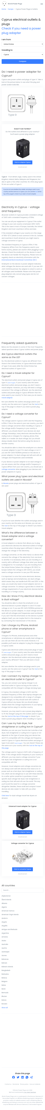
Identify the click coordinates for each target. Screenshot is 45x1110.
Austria (4, 948)
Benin (4, 989)
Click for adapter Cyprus (23, 162)
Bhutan (4, 996)
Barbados (5, 974)
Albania (4, 903)
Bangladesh (6, 970)
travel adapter (7, 398)
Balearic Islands (7, 967)
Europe (10, 9)
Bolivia (4, 1000)
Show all (5, 1008)
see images (11, 383)
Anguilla (4, 926)
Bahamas (5, 959)
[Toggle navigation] (41, 4)
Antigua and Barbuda (9, 929)
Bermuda (5, 993)
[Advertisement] (22, 309)
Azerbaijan (5, 952)
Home (4, 9)
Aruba (4, 941)
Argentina (5, 933)
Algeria (4, 907)
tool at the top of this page (18, 716)
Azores (4, 955)
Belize (4, 985)
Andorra (5, 918)
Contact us (8, 1084)
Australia (5, 944)
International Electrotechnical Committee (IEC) (19, 260)
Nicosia (6, 483)
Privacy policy (24, 1084)
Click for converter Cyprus (22, 869)
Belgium (4, 981)
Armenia (5, 937)
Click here (5, 796)
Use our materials (34, 1084)
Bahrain (4, 963)
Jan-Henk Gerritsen (30, 1092)
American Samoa (8, 911)
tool (36, 191)
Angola (4, 922)
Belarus (4, 978)
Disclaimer (16, 1084)
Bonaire (4, 1004)
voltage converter (8, 469)
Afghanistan (6, 896)
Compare (22, 61)
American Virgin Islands (10, 915)
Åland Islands (6, 900)
